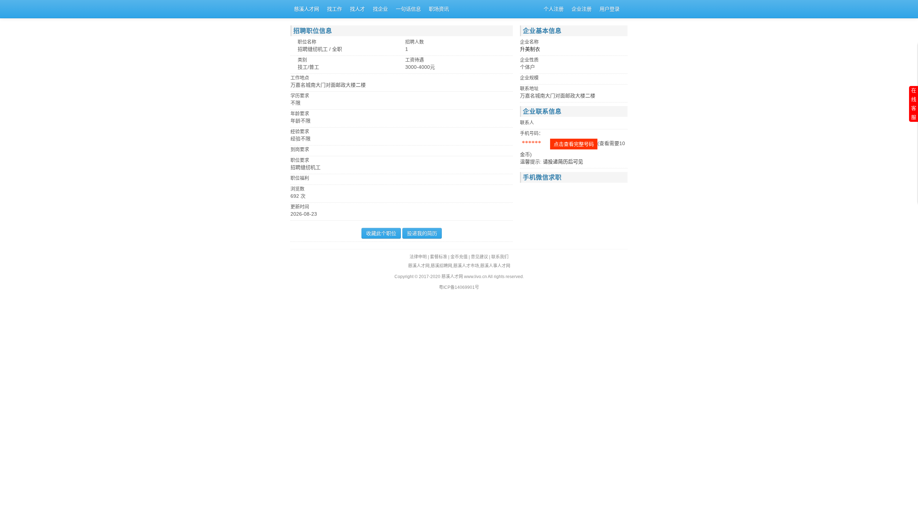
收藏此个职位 (381, 233)
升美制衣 (530, 49)
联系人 (527, 122)
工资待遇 (414, 59)
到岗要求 (299, 149)
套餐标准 (438, 256)
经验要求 (299, 131)
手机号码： (531, 133)
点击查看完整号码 (574, 144)
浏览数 (297, 188)
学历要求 (299, 95)
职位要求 (299, 160)
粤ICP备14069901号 (459, 287)
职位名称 (307, 41)
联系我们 (499, 256)
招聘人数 (414, 41)
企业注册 (582, 9)
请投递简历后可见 (563, 161)
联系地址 (529, 88)
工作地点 (299, 77)
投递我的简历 (422, 233)
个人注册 (554, 9)
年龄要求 (299, 113)
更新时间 (299, 206)
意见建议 (479, 256)
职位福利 (299, 178)
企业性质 (529, 59)
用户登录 (610, 9)
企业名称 (529, 41)
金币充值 (459, 256)
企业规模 (529, 77)
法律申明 (418, 256)
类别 (302, 59)
